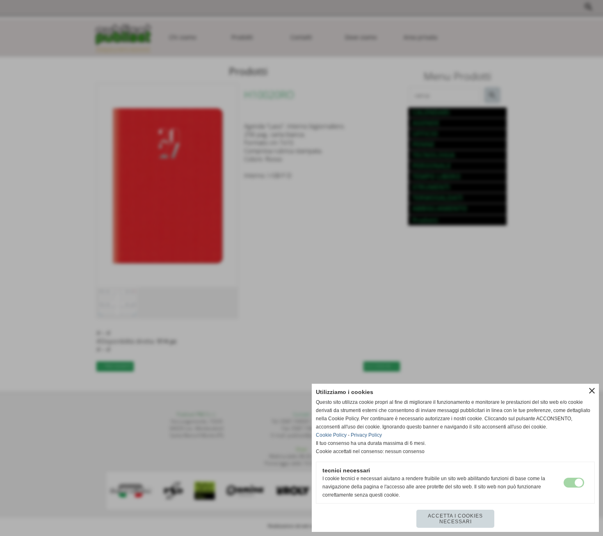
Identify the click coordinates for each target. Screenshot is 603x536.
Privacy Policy (366, 435)
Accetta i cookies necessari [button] (455, 519)
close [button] (592, 391)
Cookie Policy (331, 435)
